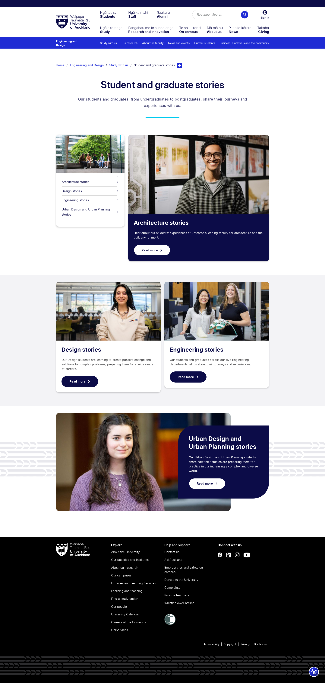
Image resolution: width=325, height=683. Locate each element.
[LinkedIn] (228, 554)
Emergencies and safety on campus (183, 570)
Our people (119, 606)
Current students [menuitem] (204, 43)
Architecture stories (75, 182)
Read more (150, 250)
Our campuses (121, 575)
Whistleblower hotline (179, 603)
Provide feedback (176, 595)
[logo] (73, 22)
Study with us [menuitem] (108, 43)
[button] (265, 14)
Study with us (118, 65)
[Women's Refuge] (170, 624)
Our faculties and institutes (130, 560)
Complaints (172, 587)
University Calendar (125, 614)
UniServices (119, 630)
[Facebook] (220, 554)
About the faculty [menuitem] (153, 43)
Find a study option (124, 599)
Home (60, 65)
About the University (125, 552)
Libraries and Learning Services (133, 583)
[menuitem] (108, 14)
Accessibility (211, 644)
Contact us (171, 552)
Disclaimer (260, 644)
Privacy (245, 644)
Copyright (229, 644)
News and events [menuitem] (179, 43)
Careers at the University (128, 622)
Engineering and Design (66, 43)
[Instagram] (237, 554)
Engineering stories (75, 200)
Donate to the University (181, 580)
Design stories (72, 191)
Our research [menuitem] (129, 43)
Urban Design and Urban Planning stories (86, 211)
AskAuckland (173, 560)
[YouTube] (247, 554)
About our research (124, 567)
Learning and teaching (127, 591)
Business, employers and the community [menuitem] (244, 43)
